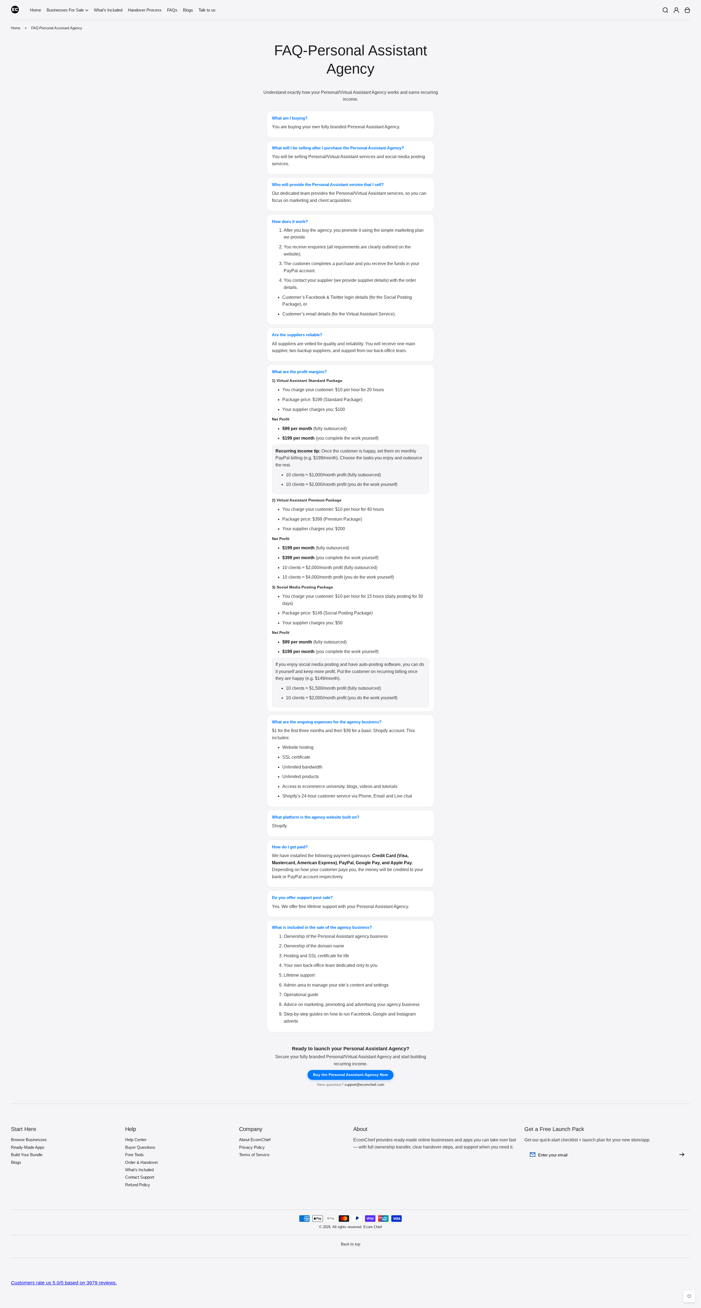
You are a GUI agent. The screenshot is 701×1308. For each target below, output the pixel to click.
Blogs (16, 1162)
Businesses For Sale (65, 10)
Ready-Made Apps (27, 1147)
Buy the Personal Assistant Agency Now (350, 1074)
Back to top (350, 1244)
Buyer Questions (140, 1147)
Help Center (135, 1139)
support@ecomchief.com (364, 1085)
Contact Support (139, 1177)
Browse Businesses (29, 1139)
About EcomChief (255, 1139)
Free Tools (134, 1154)
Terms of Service (254, 1154)
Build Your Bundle (26, 1154)
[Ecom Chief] (15, 10)
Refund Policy (137, 1184)
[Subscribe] (683, 1154)
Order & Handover (141, 1162)
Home (15, 28)
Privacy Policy (252, 1147)
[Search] (665, 10)
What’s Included (139, 1169)
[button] (67, 10)
